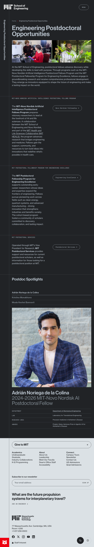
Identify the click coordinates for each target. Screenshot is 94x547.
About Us (43, 455)
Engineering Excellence (66, 177)
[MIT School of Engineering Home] (16, 7)
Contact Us (71, 460)
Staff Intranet (20, 543)
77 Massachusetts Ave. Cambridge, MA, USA (32, 526)
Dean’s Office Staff (47, 462)
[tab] (51, 293)
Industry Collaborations (22, 460)
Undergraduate (18, 455)
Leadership (44, 457)
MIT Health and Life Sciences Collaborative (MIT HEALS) (27, 133)
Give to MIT (22, 444)
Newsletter (71, 457)
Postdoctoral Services (65, 247)
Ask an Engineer (19, 504)
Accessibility (44, 465)
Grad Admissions (74, 465)
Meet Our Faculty (46, 460)
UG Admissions (73, 462)
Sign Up (85, 483)
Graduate (16, 457)
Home (14, 21)
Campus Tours (72, 455)
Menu (84, 7)
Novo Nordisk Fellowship (66, 108)
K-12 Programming (20, 462)
